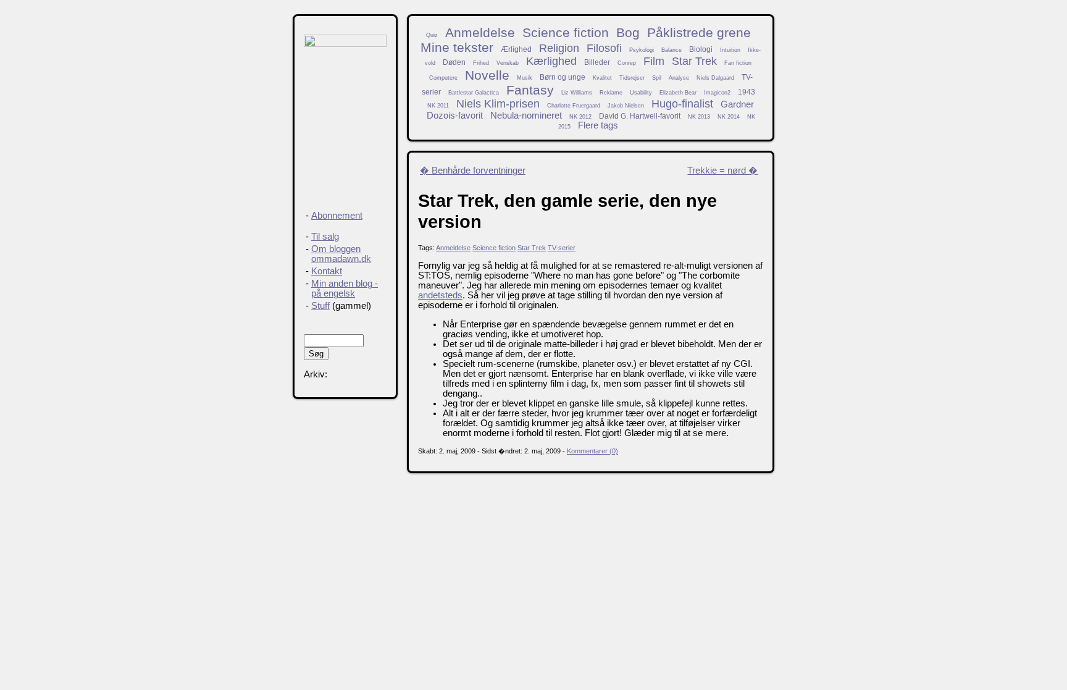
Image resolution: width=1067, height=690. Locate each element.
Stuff (320, 306)
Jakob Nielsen (626, 106)
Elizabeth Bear (678, 93)
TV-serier (561, 247)
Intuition (730, 50)
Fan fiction (737, 63)
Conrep (626, 63)
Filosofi (604, 48)
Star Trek (694, 61)
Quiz (432, 35)
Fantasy (530, 90)
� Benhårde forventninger (472, 170)
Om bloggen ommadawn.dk (341, 254)
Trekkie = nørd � (722, 170)
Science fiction (565, 32)
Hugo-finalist (682, 104)
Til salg (325, 237)
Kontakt (326, 271)
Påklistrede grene (699, 32)
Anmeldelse (480, 32)
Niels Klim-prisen (498, 104)
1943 (746, 92)
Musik (524, 78)
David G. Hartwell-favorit (639, 116)
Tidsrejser (632, 78)
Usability (641, 93)
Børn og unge (562, 77)
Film (653, 61)
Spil (656, 78)
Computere (443, 78)
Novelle (487, 75)
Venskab (507, 63)
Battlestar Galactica (473, 93)
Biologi (701, 49)
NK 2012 (580, 117)
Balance (671, 50)
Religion (559, 48)
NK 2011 (438, 106)
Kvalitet (602, 78)
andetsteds (440, 295)
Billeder (597, 62)
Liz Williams (576, 93)
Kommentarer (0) (592, 451)
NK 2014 (729, 117)
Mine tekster (457, 47)
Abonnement (336, 216)
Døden (454, 62)
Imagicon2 (717, 93)
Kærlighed (551, 61)
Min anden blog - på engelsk (344, 288)
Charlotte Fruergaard (573, 106)
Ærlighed (516, 49)
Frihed (481, 63)
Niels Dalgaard (715, 78)
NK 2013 (699, 117)
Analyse (679, 78)
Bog (628, 32)
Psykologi (641, 50)
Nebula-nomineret (526, 115)
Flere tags (598, 125)
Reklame (611, 93)
